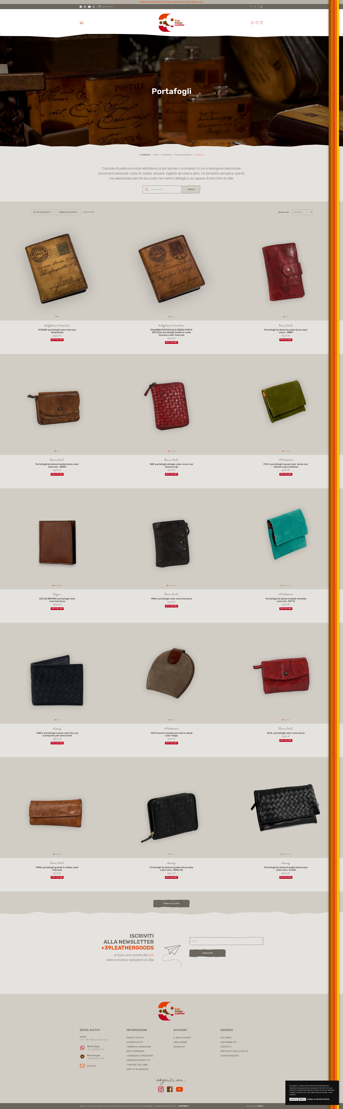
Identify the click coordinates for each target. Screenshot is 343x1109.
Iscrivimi (207, 953)
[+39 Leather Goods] (171, 22)
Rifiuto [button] (302, 1099)
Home (156, 155)
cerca (191, 189)
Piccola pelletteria (183, 155)
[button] (56, 316)
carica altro (171, 903)
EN (255, 7)
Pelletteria (167, 155)
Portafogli (199, 155)
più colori (57, 340)
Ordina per (283, 212)
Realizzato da (255, 1106)
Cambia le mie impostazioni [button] (318, 1099)
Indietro (145, 155)
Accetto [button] (293, 1099)
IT (251, 7)
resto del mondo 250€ (172, 2)
